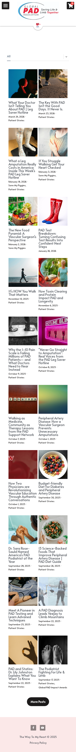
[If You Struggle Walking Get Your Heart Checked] (53, 142)
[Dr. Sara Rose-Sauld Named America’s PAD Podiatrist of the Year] (22, 529)
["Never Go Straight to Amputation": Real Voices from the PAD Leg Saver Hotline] (53, 331)
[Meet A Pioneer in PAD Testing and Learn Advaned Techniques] (22, 591)
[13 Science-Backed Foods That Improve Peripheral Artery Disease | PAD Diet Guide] (53, 529)
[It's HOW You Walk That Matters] (22, 272)
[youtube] (42, 728)
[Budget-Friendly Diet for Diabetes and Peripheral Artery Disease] (53, 464)
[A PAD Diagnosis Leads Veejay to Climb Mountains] (53, 591)
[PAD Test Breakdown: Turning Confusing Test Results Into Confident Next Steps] (53, 211)
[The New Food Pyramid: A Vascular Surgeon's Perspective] (22, 211)
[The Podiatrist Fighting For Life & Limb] (53, 650)
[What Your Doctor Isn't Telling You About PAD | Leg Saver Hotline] (22, 83)
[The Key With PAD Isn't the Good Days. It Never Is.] (53, 83)
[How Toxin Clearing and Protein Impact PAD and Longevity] (53, 272)
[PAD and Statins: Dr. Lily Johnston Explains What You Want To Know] (22, 650)
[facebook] (33, 728)
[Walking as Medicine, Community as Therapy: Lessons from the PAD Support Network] (22, 399)
